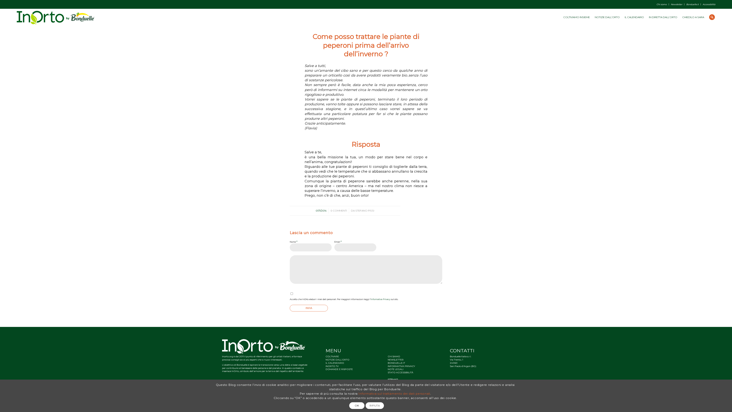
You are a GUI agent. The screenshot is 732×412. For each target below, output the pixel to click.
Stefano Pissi (364, 210)
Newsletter (676, 4)
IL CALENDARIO (335, 362)
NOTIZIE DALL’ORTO (337, 359)
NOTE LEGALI (395, 369)
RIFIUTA (375, 405)
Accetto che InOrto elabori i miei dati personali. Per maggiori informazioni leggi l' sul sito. (344, 299)
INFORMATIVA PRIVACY (401, 366)
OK (357, 405)
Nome (293, 241)
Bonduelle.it (692, 4)
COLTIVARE (332, 356)
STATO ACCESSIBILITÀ (400, 372)
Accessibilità (709, 4)
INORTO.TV (332, 366)
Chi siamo (662, 4)
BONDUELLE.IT (396, 362)
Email (338, 241)
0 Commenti (339, 210)
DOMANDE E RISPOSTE (339, 369)
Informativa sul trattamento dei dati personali (394, 393)
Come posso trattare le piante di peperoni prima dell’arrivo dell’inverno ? (366, 45)
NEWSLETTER (396, 359)
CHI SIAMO (394, 356)
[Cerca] (712, 17)
